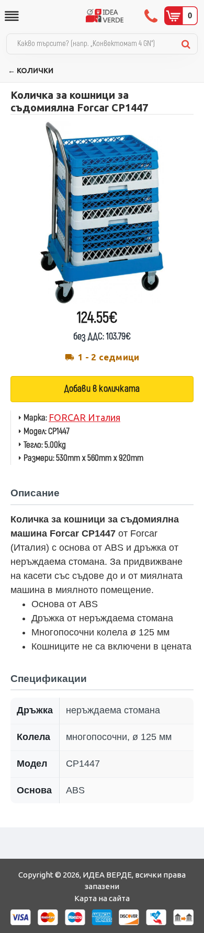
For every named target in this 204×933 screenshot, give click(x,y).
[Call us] (151, 15)
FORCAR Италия (84, 417)
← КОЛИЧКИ (30, 70)
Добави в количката (102, 389)
